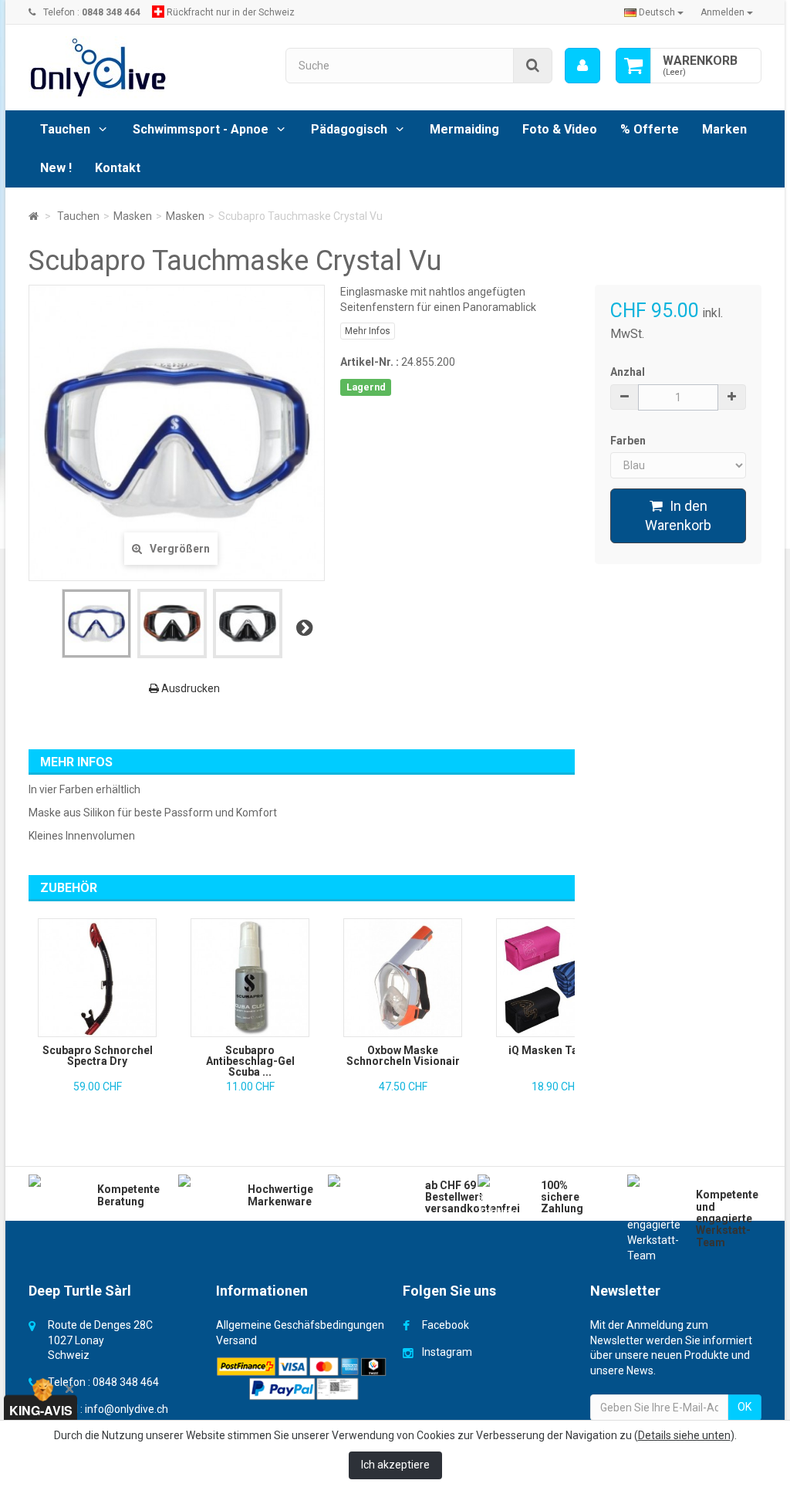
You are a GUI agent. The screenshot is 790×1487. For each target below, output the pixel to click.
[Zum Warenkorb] (633, 65)
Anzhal (627, 372)
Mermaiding (464, 129)
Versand (236, 1340)
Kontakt (117, 168)
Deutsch (656, 12)
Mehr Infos (367, 331)
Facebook (445, 1325)
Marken (724, 129)
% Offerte (649, 129)
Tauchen (65, 129)
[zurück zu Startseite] (34, 216)
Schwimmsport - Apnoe (200, 129)
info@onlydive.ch (126, 1409)
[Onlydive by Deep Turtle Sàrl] (145, 67)
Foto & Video (559, 129)
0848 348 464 (126, 1382)
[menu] (582, 65)
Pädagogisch (349, 129)
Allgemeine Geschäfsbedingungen (300, 1325)
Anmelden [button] (724, 12)
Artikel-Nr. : (369, 362)
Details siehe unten (684, 1435)
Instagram (447, 1352)
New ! (56, 168)
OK (744, 1407)
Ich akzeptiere (395, 1464)
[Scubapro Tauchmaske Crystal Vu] (96, 623)
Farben (629, 440)
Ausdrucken (189, 688)
